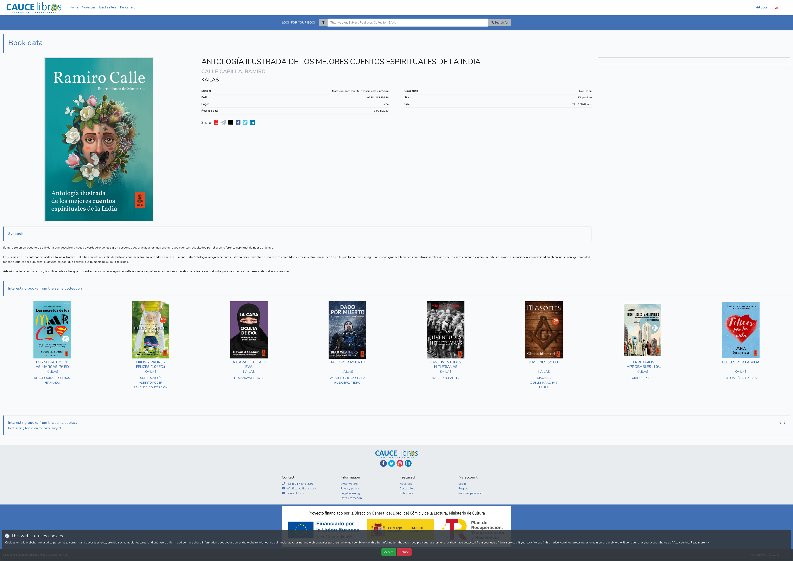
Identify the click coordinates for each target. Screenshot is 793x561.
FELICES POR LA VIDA (741, 362)
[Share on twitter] (245, 122)
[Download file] (216, 122)
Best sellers (108, 7)
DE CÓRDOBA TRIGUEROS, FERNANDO (52, 380)
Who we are (349, 484)
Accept (388, 552)
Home (74, 7)
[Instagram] (399, 463)
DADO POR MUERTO (347, 362)
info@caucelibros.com (301, 488)
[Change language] (778, 7)
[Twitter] (391, 463)
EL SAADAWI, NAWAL (249, 378)
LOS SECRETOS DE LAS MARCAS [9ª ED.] (52, 364)
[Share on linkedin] (252, 122)
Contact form (295, 493)
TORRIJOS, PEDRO (642, 378)
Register (464, 488)
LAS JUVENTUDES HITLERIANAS (445, 364)
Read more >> (700, 542)
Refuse (404, 552)
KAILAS (210, 80)
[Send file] (224, 122)
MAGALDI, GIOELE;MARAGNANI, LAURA (544, 382)
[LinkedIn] (408, 463)
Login (462, 484)
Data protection (351, 498)
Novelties (89, 7)
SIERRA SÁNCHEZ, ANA (741, 378)
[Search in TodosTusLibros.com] (231, 122)
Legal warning (350, 493)
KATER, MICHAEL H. (445, 378)
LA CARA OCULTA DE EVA (249, 364)
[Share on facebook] (238, 122)
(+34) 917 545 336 (299, 484)
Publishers (127, 7)
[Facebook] (383, 463)
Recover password (470, 493)
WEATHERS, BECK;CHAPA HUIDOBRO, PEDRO (347, 380)
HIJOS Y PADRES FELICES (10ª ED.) (150, 364)
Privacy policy (350, 488)
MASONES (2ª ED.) (544, 362)
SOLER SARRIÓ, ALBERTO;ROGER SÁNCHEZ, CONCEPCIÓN (150, 382)
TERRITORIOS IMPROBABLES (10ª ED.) (642, 367)
